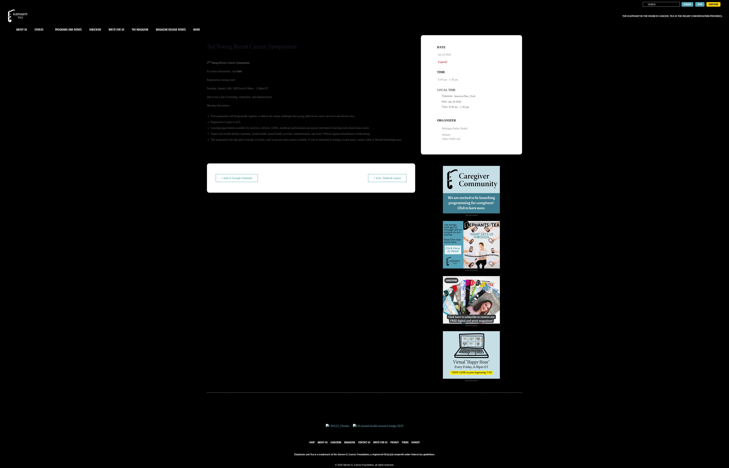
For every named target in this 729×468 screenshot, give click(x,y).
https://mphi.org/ (452, 138)
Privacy (394, 442)
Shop (312, 442)
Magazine (349, 442)
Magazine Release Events (171, 29)
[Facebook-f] (353, 432)
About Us (21, 29)
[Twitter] (361, 432)
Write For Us (116, 29)
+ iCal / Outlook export (387, 178)
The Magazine (140, 29)
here (239, 71)
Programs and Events (68, 29)
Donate (415, 442)
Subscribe (95, 29)
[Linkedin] (376, 432)
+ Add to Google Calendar (236, 178)
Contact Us (364, 442)
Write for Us (380, 442)
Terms (405, 442)
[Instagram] (368, 432)
